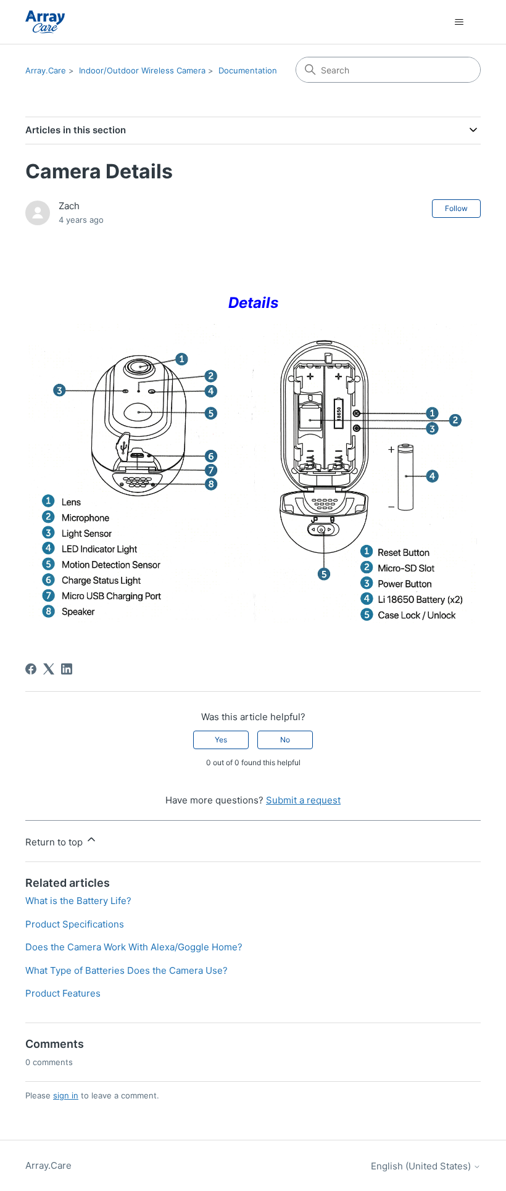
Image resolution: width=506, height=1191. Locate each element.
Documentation (247, 70)
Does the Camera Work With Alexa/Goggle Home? (134, 947)
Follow (456, 208)
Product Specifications (74, 924)
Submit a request (303, 800)
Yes (221, 739)
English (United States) (422, 1166)
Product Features (63, 993)
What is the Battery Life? (78, 901)
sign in (65, 1095)
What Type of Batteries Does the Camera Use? (126, 970)
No (285, 739)
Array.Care (45, 70)
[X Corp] (48, 668)
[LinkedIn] (66, 668)
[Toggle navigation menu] (459, 22)
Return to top (55, 842)
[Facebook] (30, 668)
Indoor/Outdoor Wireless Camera (142, 70)
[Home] (45, 21)
